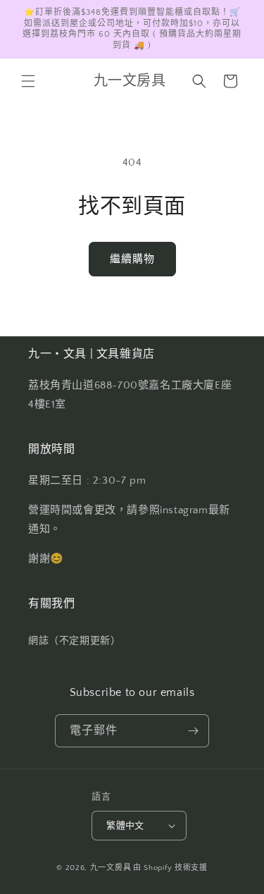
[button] (28, 81)
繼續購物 (132, 259)
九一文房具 (111, 868)
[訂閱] (192, 730)
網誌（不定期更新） (74, 641)
